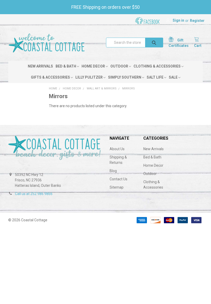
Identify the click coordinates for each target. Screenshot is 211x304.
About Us (117, 149)
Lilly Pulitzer (89, 77)
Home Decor (94, 66)
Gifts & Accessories (51, 77)
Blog (113, 171)
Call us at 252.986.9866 (33, 194)
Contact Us (118, 179)
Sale (173, 77)
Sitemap (117, 187)
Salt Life (155, 77)
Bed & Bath (66, 66)
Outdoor (119, 66)
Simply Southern (125, 77)
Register (197, 21)
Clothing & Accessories (157, 66)
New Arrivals (40, 66)
